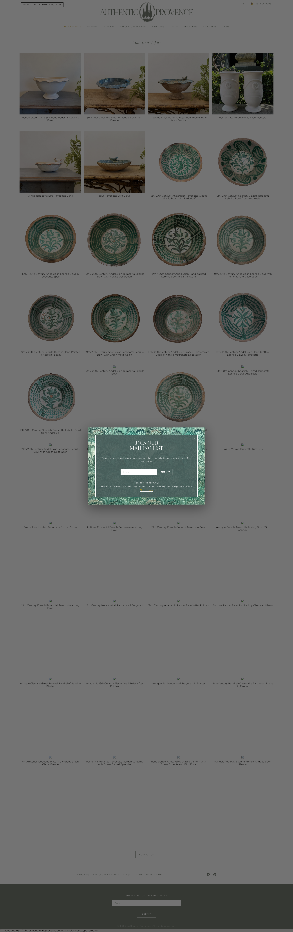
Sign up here (146, 490)
